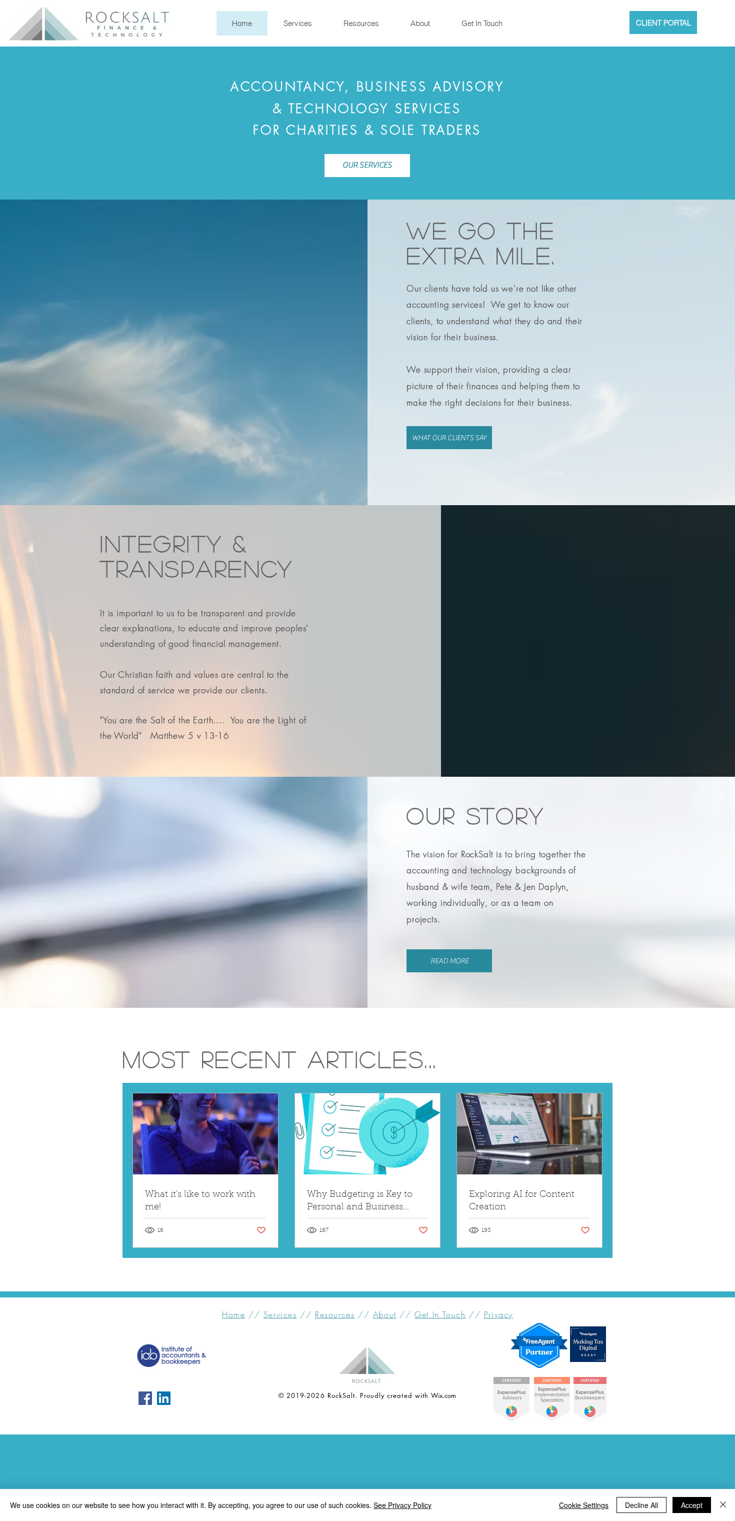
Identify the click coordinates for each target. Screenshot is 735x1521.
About (384, 1314)
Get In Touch (440, 1314)
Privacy (498, 1314)
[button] (361, 23)
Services (280, 1314)
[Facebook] (145, 1398)
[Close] (723, 1505)
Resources (334, 1314)
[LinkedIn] (163, 1398)
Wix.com (443, 1395)
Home (233, 1314)
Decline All (641, 1505)
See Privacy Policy (403, 1505)
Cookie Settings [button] (583, 1505)
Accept (691, 1505)
